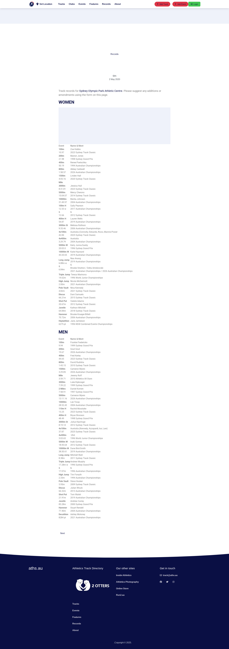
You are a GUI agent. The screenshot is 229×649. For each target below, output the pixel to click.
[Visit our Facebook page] (161, 582)
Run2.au (120, 595)
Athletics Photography (127, 582)
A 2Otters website (106, 642)
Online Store (122, 588)
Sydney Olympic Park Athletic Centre (100, 90)
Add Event (181, 4)
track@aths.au (170, 575)
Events (82, 4)
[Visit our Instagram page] (173, 582)
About (117, 4)
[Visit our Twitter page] (167, 582)
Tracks (61, 4)
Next (62, 533)
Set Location (45, 4)
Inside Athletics (123, 575)
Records (106, 4)
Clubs (72, 4)
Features (93, 4)
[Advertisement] (114, 15)
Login (195, 4)
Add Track (164, 4)
